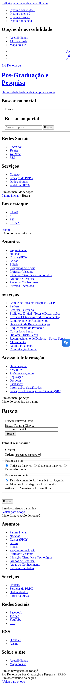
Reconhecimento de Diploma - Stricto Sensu (38, 338)
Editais (14, 264)
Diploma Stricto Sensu (24, 335)
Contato (15, 174)
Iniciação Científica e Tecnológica (31, 275)
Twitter (14, 616)
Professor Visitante (21, 271)
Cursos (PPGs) (19, 257)
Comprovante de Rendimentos (29, 320)
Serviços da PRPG (21, 178)
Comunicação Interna (23, 349)
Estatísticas (16, 384)
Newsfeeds (27, 488)
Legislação (16, 377)
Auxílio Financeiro (21, 345)
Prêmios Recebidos (22, 286)
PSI (12, 219)
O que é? (15, 640)
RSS (12, 623)
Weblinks (45, 488)
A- (68, 58)
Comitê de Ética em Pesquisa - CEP (32, 302)
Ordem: (10, 454)
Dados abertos (19, 181)
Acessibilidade (19, 37)
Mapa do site (18, 44)
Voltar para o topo (13, 512)
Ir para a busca (20, 17)
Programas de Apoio (22, 268)
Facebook (16, 612)
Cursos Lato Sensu (21, 331)
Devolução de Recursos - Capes (30, 324)
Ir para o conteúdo (22, 10)
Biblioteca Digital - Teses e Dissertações (35, 313)
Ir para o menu (20, 13)
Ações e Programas (22, 373)
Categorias (33, 484)
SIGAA (15, 223)
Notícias (15, 253)
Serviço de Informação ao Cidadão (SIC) (35, 391)
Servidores (16, 369)
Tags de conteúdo (21, 480)
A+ (68, 51)
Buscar (10, 433)
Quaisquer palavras (50, 465)
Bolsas (14, 261)
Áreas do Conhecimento (25, 282)
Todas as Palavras (21, 465)
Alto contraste (18, 41)
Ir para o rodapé (21, 20)
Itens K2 (43, 480)
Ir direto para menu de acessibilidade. (25, 3)
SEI (12, 215)
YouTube (15, 619)
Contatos (51, 484)
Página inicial (10, 195)
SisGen (14, 306)
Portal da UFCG (20, 185)
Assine (14, 643)
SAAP (14, 212)
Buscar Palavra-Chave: (19, 425)
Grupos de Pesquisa (22, 278)
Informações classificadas (26, 387)
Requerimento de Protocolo (27, 327)
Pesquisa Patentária (22, 310)
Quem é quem (18, 366)
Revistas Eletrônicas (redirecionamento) (35, 317)
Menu (6, 229)
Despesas (15, 380)
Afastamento (18, 342)
